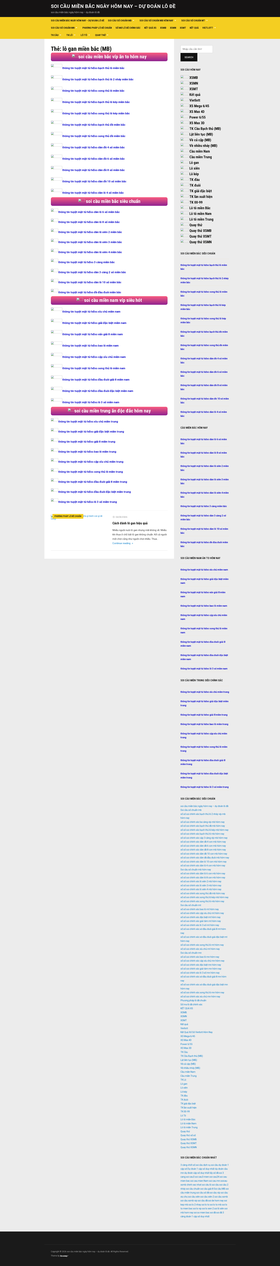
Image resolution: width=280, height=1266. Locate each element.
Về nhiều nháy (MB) (203, 146)
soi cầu (215, 1184)
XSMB (163, 27)
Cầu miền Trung (200, 157)
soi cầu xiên (194, 1196)
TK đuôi (195, 185)
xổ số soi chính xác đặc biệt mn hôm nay (201, 965)
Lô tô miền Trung (201, 219)
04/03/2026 (121, 517)
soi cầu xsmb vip (189, 1200)
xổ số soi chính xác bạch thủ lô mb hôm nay (202, 834)
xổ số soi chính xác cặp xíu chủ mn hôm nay (202, 960)
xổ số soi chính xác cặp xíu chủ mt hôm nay (202, 913)
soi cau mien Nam (199, 1181)
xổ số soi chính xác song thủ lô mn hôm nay (202, 992)
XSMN (173, 27)
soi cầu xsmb (221, 1196)
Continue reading (123, 543)
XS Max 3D (196, 123)
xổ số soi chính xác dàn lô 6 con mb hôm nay (203, 873)
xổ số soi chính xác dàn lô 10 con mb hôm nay (204, 861)
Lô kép (194, 174)
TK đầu (194, 180)
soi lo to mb (216, 1204)
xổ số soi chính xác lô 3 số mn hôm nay (200, 972)
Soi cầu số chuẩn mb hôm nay (156, 20)
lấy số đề (214, 1173)
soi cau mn (214, 1181)
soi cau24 (214, 1176)
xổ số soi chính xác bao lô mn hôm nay (200, 957)
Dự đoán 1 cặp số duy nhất (201, 1169)
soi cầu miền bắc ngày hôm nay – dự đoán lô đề (113, 6)
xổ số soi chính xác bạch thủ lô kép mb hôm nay (204, 830)
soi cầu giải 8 (206, 1188)
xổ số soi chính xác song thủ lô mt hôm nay (202, 945)
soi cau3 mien (202, 1176)
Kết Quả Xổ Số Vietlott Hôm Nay (197, 1032)
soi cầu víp (215, 1192)
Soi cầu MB (219, 1188)
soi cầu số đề (202, 1192)
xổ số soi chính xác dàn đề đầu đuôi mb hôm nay (205, 857)
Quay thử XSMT (200, 236)
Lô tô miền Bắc (199, 208)
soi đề (213, 1212)
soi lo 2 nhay (195, 1204)
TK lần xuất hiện (200, 197)
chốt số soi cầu (195, 1165)
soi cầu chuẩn (193, 1188)
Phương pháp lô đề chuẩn (97, 27)
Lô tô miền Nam (200, 214)
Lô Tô (84, 35)
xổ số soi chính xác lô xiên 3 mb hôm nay (201, 885)
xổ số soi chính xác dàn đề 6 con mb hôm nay (203, 845)
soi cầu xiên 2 (207, 1196)
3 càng (184, 1165)
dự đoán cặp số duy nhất (196, 1173)
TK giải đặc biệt (200, 191)
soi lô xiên (219, 1208)
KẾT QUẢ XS (150, 27)
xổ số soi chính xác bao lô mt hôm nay (200, 909)
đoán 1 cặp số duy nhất (198, 1216)
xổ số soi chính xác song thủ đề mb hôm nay (203, 893)
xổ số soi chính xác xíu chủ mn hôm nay (200, 996)
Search (189, 57)
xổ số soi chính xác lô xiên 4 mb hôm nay (201, 889)
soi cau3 (190, 1176)
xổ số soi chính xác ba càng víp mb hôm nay (203, 822)
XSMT (183, 27)
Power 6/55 (197, 117)
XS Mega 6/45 (199, 106)
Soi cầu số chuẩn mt (193, 20)
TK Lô (69, 35)
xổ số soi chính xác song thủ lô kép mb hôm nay (204, 897)
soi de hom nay (216, 1200)
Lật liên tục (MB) (201, 134)
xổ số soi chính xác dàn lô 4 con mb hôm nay (203, 865)
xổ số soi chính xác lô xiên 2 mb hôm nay (201, 881)
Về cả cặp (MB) (200, 140)
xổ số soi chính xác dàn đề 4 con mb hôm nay (203, 841)
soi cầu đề (203, 1200)
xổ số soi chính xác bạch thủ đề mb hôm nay (203, 826)
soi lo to (205, 1204)
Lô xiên (194, 168)
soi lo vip (197, 1208)
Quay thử (100, 35)
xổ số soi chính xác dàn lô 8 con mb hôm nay (203, 877)
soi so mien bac (202, 1212)
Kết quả (194, 27)
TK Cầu (54, 35)
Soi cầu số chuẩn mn (63, 27)
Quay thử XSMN (200, 242)
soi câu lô (206, 1184)
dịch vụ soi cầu (210, 1165)
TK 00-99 (196, 202)
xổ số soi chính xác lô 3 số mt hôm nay (200, 925)
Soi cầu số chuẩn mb (120, 20)
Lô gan (194, 163)
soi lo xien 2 (208, 1208)
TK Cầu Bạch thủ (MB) (205, 129)
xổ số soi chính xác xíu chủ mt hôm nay (200, 949)
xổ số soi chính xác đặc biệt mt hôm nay (201, 917)
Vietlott (207, 27)
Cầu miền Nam (199, 151)
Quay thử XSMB (200, 231)
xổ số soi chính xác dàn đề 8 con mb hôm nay (203, 849)
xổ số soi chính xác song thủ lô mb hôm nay (202, 901)
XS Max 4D (196, 112)
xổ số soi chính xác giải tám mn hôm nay (201, 968)
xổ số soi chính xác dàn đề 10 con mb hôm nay (204, 853)
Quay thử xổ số (188, 1135)
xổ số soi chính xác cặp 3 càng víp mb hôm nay (204, 838)
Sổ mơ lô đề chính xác (128, 27)
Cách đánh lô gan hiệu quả (129, 523)
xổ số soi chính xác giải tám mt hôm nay (201, 921)
